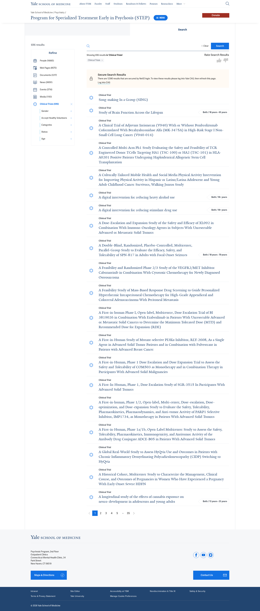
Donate (216, 15)
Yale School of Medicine (42, 12)
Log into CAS (104, 82)
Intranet (34, 591)
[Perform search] (227, 4)
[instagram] (211, 555)
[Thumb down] (225, 60)
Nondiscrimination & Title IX (162, 591)
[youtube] (203, 555)
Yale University (77, 596)
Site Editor (75, 591)
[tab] (182, 29)
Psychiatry (60, 12)
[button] (53, 60)
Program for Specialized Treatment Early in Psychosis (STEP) (90, 17)
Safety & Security (197, 591)
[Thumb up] (219, 60)
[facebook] (196, 555)
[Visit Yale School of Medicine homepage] (55, 538)
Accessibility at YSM (119, 591)
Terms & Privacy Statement (43, 596)
